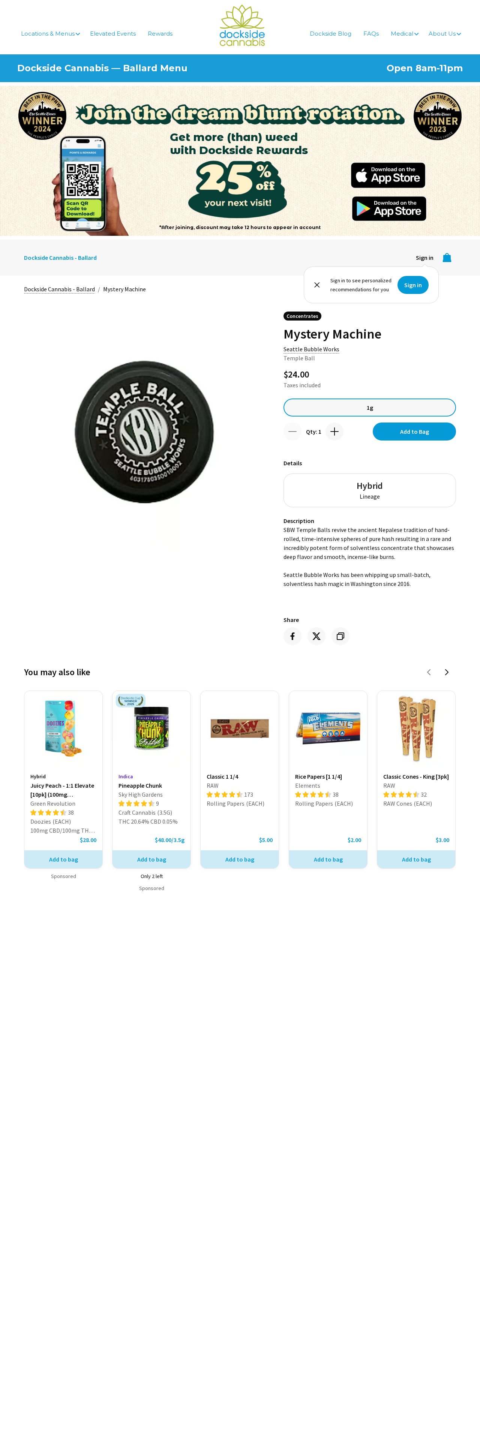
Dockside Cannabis (242, 25)
